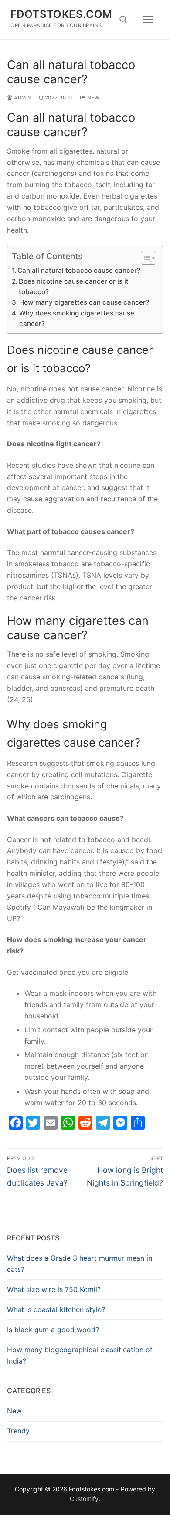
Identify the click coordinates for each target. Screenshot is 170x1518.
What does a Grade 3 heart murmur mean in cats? (79, 1264)
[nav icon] (148, 19)
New (92, 98)
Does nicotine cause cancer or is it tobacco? (74, 286)
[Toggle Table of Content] (144, 257)
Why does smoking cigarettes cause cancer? (76, 318)
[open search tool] (123, 20)
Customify (84, 1498)
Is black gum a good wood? (53, 1329)
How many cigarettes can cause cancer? (84, 302)
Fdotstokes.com (61, 14)
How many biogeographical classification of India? (80, 1355)
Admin (22, 98)
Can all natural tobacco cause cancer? (78, 270)
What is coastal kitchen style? (56, 1309)
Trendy (18, 1430)
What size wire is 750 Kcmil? (54, 1289)
